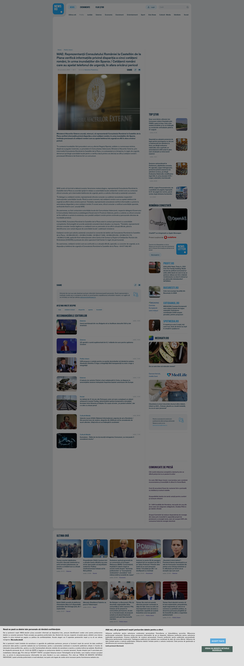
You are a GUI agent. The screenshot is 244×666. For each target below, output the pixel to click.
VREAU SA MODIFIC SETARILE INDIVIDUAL (217, 649)
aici (19, 652)
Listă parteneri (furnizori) (115, 646)
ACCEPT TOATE (218, 641)
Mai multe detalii (17, 639)
